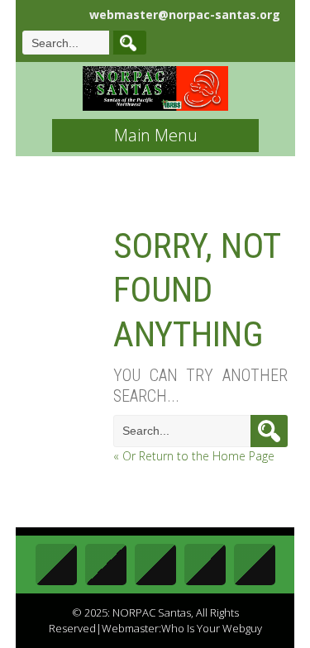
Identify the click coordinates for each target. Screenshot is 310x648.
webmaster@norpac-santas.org (184, 14)
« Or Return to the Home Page (193, 456)
